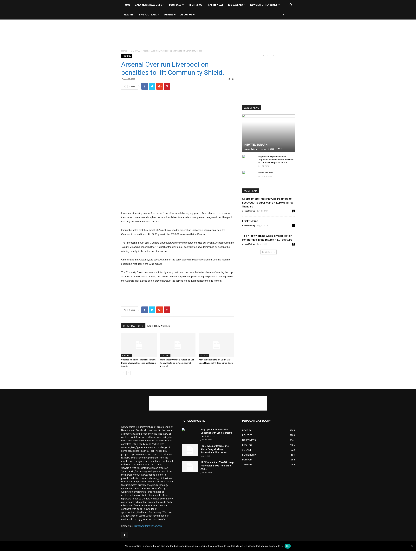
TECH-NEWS (195, 4)
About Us (186, 14)
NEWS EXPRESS (265, 172)
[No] (412, 546)
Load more (267, 252)
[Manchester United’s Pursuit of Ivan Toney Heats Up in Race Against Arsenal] (177, 345)
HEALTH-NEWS (215, 4)
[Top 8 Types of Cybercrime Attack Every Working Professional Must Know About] (190, 450)
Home (127, 4)
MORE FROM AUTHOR (158, 326)
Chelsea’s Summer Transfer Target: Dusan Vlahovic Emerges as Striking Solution (138, 362)
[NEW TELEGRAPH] (268, 133)
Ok (287, 546)
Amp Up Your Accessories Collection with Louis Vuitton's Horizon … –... (216, 432)
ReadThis (129, 14)
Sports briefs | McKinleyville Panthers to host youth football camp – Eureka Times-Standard (268, 202)
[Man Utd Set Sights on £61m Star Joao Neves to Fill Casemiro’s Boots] (216, 345)
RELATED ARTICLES (133, 326)
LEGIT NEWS (250, 221)
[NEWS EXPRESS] (248, 176)
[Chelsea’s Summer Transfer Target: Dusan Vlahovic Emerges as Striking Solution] (139, 345)
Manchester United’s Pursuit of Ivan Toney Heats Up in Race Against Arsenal (177, 362)
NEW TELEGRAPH (255, 144)
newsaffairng (250, 149)
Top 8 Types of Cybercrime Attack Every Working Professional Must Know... (215, 449)
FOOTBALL (175, 4)
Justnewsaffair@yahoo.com (148, 525)
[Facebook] (283, 15)
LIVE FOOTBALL (148, 14)
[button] (291, 5)
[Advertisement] (208, 30)
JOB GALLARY (235, 4)
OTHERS (168, 14)
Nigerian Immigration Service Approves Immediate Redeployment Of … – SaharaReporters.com (275, 159)
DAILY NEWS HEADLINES (148, 4)
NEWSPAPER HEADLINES (263, 4)
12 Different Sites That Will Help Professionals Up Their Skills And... (217, 465)
